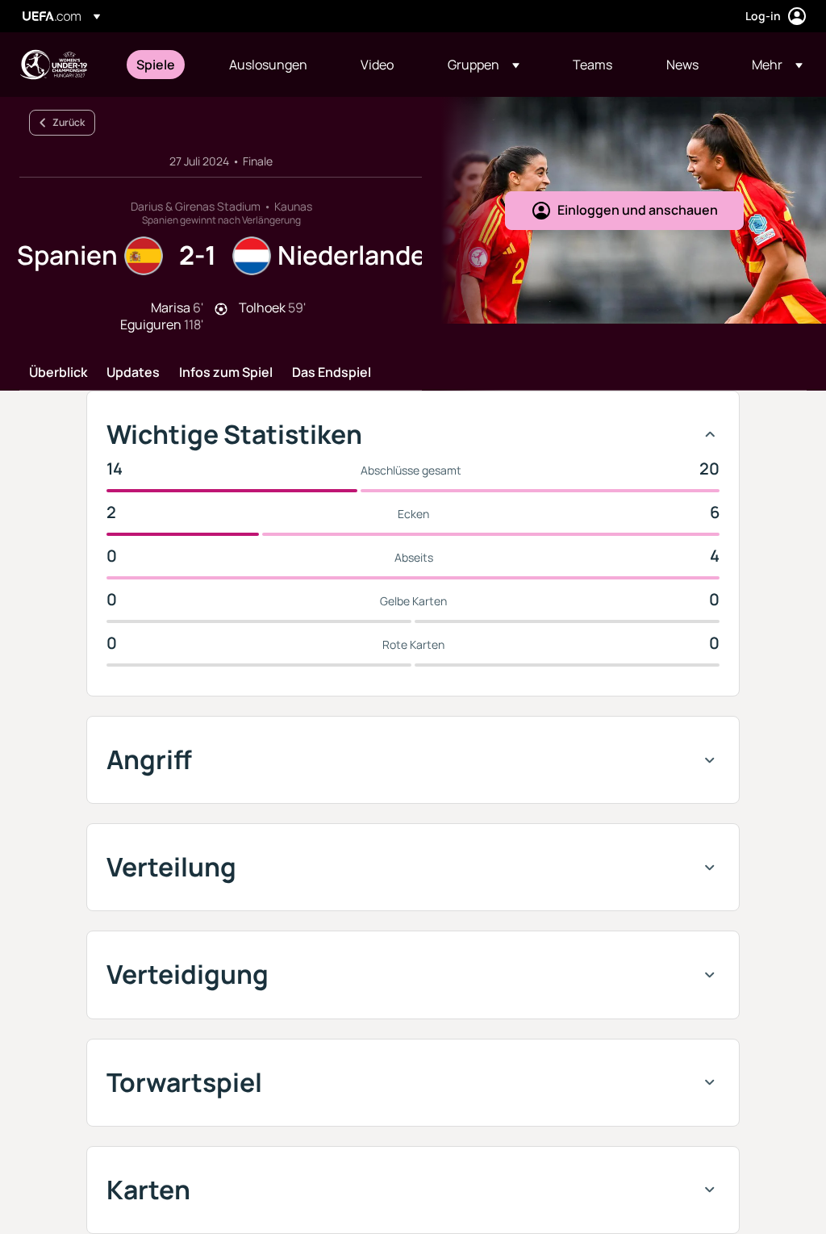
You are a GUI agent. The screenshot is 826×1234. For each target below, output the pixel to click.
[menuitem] (162, 64)
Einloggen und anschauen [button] (637, 210)
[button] (483, 64)
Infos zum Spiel (226, 373)
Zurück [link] (68, 122)
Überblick (58, 373)
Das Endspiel (331, 373)
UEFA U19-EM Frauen (53, 64)
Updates (133, 373)
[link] (156, 64)
